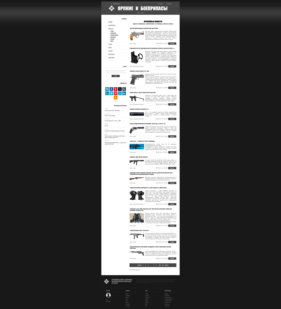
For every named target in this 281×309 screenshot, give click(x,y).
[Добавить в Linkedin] (124, 93)
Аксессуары (113, 37)
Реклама (146, 299)
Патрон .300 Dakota (110, 115)
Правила (166, 293)
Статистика (147, 297)
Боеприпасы (111, 25)
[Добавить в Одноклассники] (115, 97)
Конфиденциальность (169, 299)
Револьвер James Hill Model (112, 110)
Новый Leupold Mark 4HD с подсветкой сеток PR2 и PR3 (115, 143)
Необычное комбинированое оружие (115, 131)
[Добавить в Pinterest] (115, 89)
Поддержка (167, 306)
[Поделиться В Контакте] (107, 89)
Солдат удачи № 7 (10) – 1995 (113, 120)
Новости (110, 29)
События (112, 39)
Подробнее (172, 43)
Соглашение (167, 295)
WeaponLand (116, 4)
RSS (146, 306)
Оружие (110, 22)
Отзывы (146, 300)
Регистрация (108, 301)
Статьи (110, 44)
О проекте (147, 295)
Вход (107, 299)
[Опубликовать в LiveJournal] (111, 93)
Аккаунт (170, 4)
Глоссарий (111, 58)
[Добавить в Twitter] (120, 89)
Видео (110, 48)
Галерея (110, 51)
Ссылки (146, 302)
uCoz (170, 302)
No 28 (106, 125)
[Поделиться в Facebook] (111, 89)
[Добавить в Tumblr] (124, 89)
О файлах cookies (168, 300)
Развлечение (167, 304)
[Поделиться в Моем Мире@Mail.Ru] (120, 93)
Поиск (161, 4)
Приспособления (114, 35)
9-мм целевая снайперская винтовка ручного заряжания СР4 (115, 136)
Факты (111, 41)
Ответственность (168, 297)
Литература (111, 54)
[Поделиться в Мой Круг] (115, 93)
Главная (146, 293)
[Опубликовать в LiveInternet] (107, 93)
